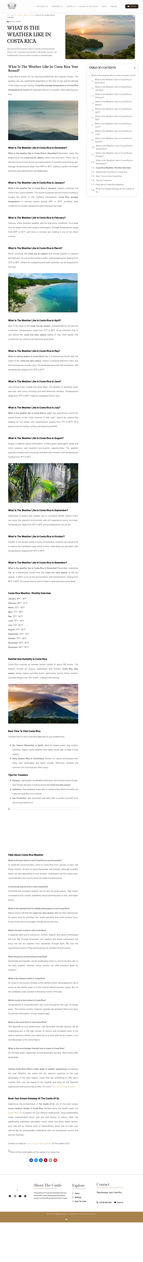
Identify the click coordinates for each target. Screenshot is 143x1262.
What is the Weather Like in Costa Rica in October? (113, 154)
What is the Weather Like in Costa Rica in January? (113, 88)
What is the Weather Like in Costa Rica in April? (113, 110)
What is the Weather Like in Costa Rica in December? (113, 81)
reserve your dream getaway (39, 1143)
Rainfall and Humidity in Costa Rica (111, 172)
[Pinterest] (25, 1196)
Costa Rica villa (15, 1112)
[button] (31, 1160)
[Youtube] (20, 1196)
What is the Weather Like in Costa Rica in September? (114, 147)
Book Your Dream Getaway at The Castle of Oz (115, 190)
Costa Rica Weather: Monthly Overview (113, 167)
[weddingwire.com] (73, 1220)
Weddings (56, 6)
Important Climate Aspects (63, 1086)
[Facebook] (10, 1196)
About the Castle (48, 1185)
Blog (104, 6)
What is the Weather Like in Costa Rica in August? (113, 140)
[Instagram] (15, 1196)
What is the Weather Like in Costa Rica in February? (113, 96)
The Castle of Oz (12, 15)
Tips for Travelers (103, 180)
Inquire (114, 6)
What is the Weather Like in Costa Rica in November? (114, 162)
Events (70, 6)
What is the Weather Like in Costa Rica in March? (113, 103)
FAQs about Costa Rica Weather (110, 184)
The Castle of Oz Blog (27, 15)
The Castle (40, 6)
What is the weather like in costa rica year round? (113, 75)
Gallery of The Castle (88, 6)
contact (103, 1184)
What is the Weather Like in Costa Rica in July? (113, 132)
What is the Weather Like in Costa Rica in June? (113, 125)
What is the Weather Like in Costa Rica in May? (113, 118)
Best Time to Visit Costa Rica (109, 176)
